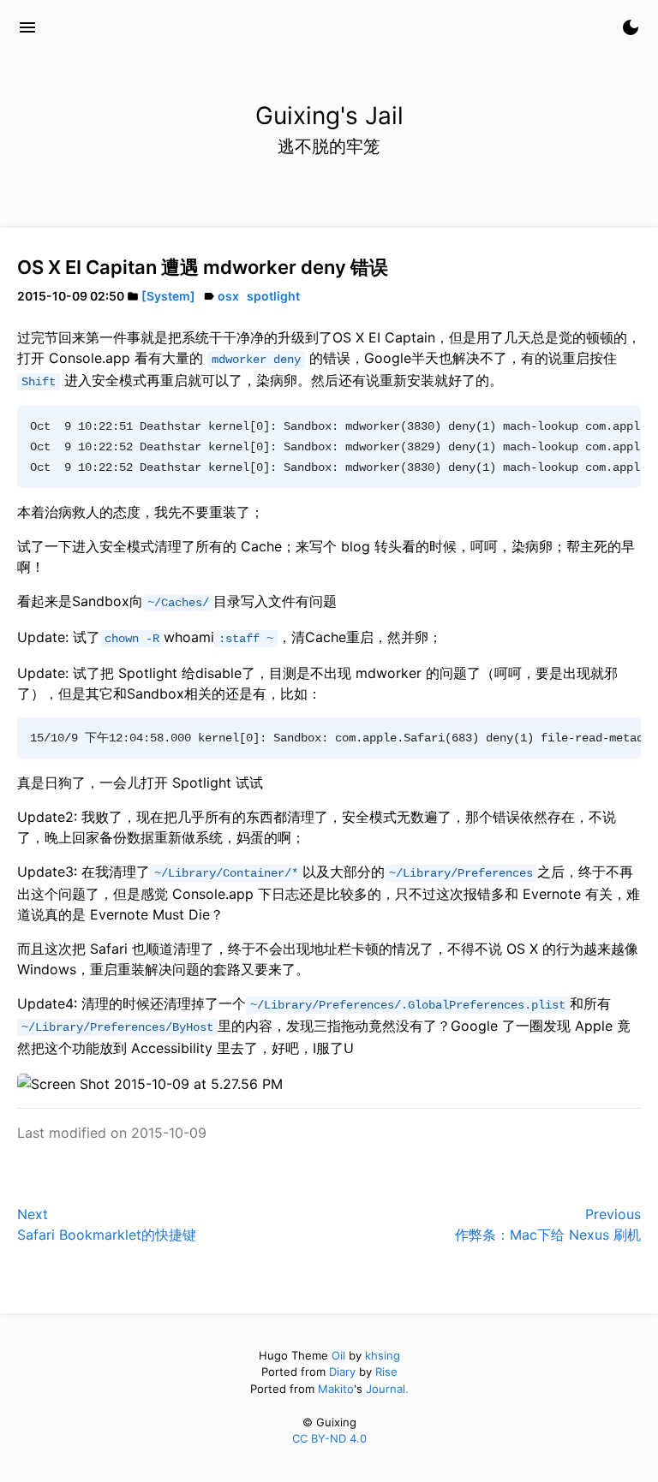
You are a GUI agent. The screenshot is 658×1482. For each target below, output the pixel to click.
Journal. (387, 1389)
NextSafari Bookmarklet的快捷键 (106, 1224)
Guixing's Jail (111, 27)
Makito (336, 1389)
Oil (338, 1355)
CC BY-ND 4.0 (329, 1438)
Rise (386, 1371)
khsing (382, 1355)
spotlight (273, 296)
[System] (168, 296)
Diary (342, 1371)
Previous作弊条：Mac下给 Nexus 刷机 (548, 1224)
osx (228, 296)
